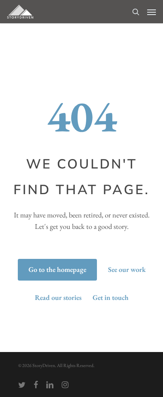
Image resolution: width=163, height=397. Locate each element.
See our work (127, 269)
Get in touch (111, 297)
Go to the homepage (57, 269)
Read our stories (58, 297)
